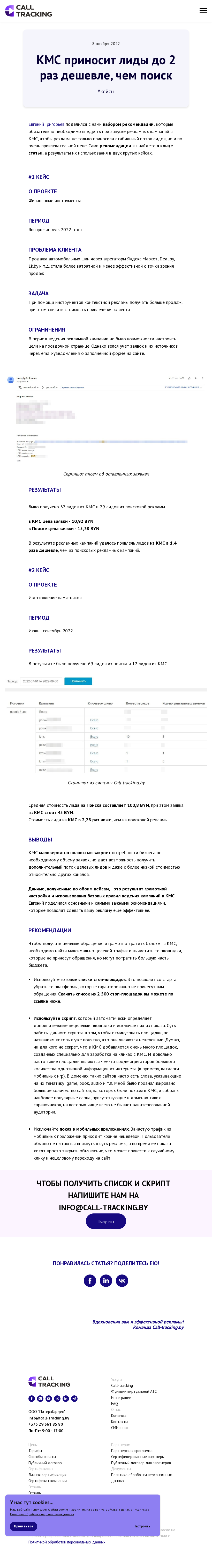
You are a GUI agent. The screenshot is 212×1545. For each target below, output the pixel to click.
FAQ (114, 1403)
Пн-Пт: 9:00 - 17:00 (45, 1430)
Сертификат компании (47, 1480)
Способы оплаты (42, 1456)
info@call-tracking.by (48, 1417)
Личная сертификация (47, 1474)
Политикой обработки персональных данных (66, 1542)
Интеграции (121, 1397)
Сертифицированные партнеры (137, 1456)
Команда (118, 1415)
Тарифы (35, 1450)
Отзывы (34, 1492)
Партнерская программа (132, 1450)
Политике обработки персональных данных (42, 1514)
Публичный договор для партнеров (141, 1462)
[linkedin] (106, 1281)
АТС (153, 1391)
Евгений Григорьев (46, 124)
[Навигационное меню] (203, 10)
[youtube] (49, 1398)
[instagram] (40, 1398)
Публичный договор (45, 1462)
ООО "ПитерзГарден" (46, 1411)
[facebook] (90, 1281)
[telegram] (74, 1398)
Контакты (119, 1421)
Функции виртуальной (130, 1391)
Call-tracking (122, 1385)
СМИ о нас (119, 1427)
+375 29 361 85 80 (45, 1424)
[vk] (122, 1281)
